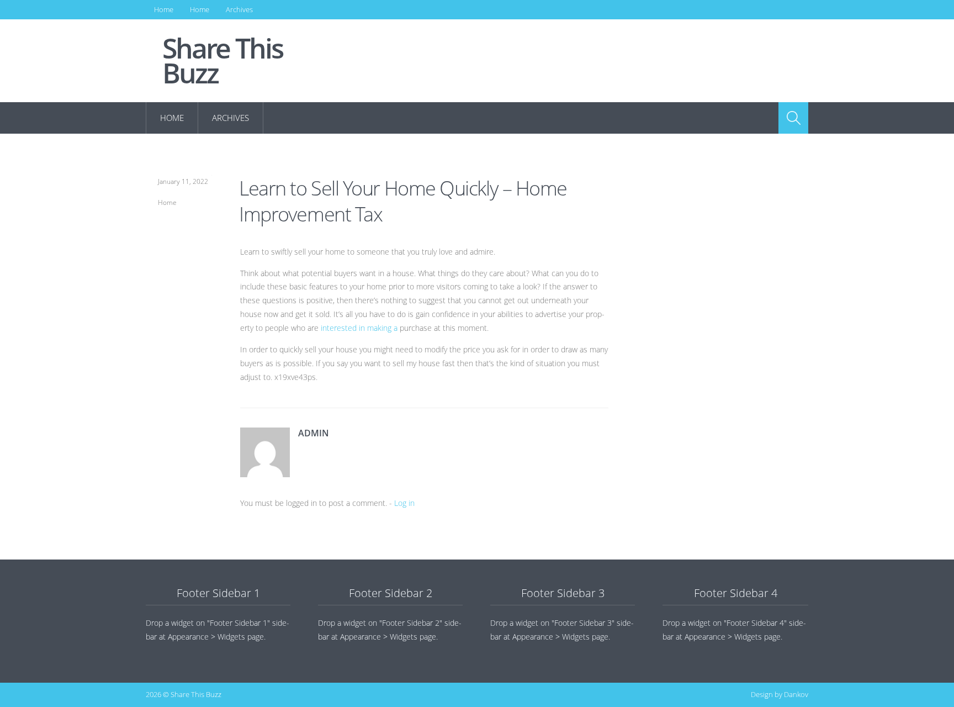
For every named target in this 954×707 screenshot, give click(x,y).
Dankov (796, 694)
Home (163, 9)
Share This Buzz (222, 61)
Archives (239, 9)
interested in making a (359, 328)
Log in (404, 503)
